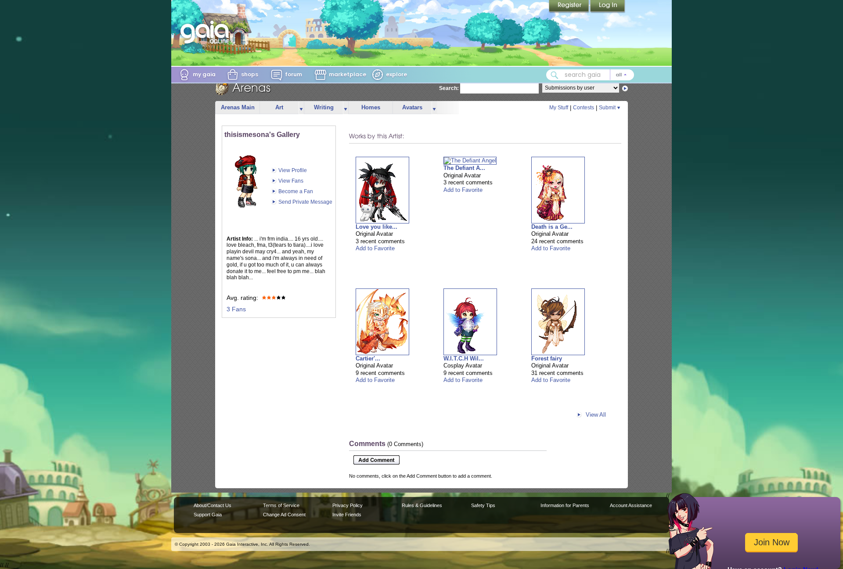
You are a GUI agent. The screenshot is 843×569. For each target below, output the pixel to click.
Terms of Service (281, 505)
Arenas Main (238, 107)
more (301, 107)
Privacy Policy (347, 505)
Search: (449, 88)
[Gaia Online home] (206, 32)
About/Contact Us (212, 505)
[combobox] (590, 74)
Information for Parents (564, 505)
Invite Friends (346, 514)
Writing (324, 107)
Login (607, 6)
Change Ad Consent (284, 514)
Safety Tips (483, 505)
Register (569, 6)
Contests (583, 107)
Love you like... (376, 226)
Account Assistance (631, 505)
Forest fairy (546, 358)
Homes (370, 107)
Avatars (412, 107)
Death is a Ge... (552, 226)
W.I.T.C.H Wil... (463, 358)
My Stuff (558, 107)
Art (279, 107)
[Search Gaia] (554, 75)
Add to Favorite (375, 248)
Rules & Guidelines (422, 505)
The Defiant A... (464, 168)
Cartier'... (368, 358)
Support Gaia (208, 514)
